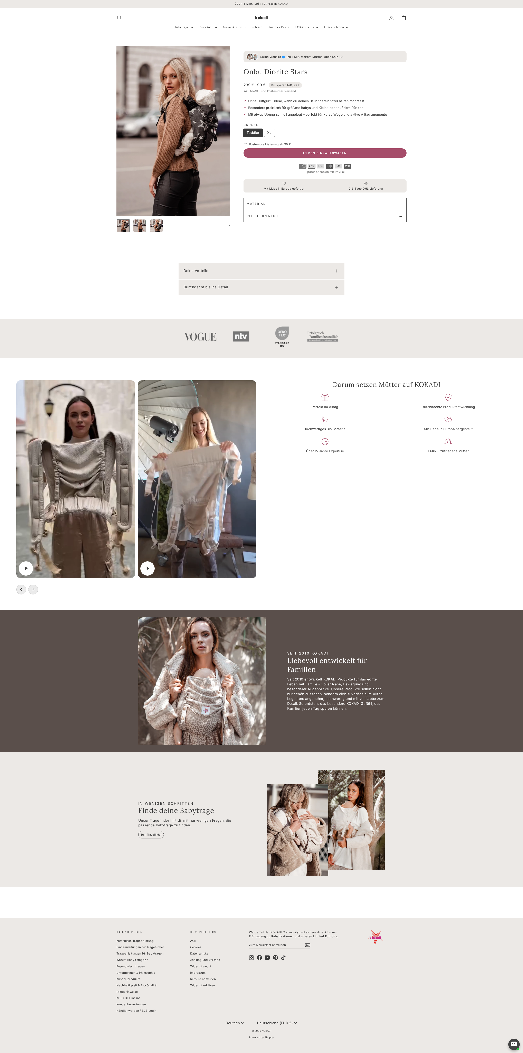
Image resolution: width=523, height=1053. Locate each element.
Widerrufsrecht (200, 966)
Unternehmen (334, 27)
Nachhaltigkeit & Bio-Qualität (137, 985)
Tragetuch (206, 27)
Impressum (198, 972)
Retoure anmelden (203, 979)
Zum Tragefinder (151, 834)
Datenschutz (199, 953)
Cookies (195, 947)
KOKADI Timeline (128, 998)
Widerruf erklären (202, 985)
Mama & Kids (232, 27)
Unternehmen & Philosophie (135, 972)
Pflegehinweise (263, 216)
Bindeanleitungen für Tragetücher (140, 947)
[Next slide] (33, 589)
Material (256, 203)
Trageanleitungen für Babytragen (139, 953)
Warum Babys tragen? (132, 959)
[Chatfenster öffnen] (514, 1044)
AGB (193, 940)
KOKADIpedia (305, 27)
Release (257, 27)
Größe (251, 124)
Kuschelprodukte (128, 979)
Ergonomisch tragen (130, 966)
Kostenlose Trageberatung (135, 940)
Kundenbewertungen (131, 1004)
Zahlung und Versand (205, 959)
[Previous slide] (21, 589)
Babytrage (182, 27)
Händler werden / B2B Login (136, 1010)
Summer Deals (278, 27)
